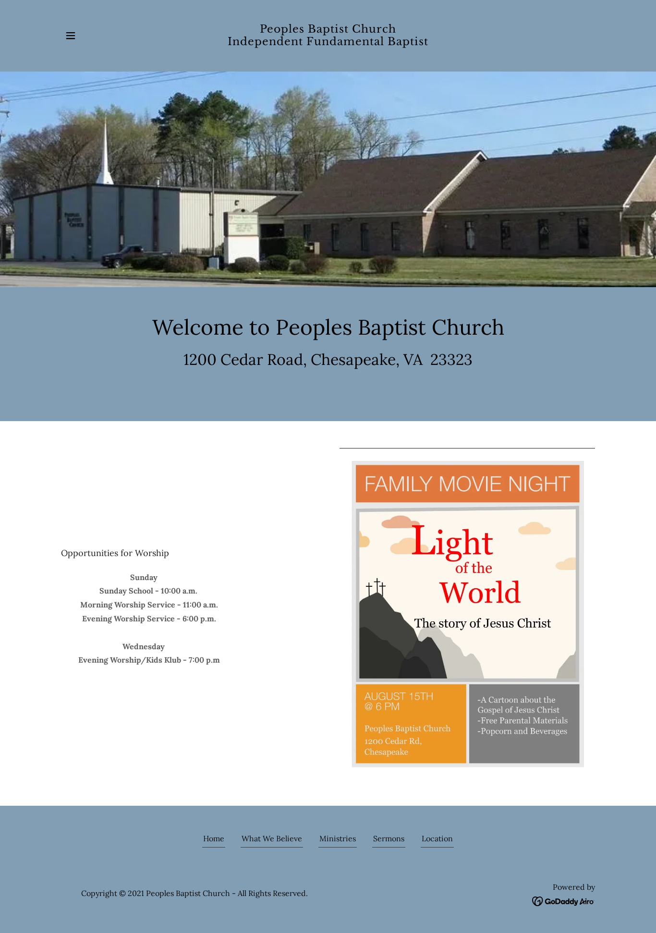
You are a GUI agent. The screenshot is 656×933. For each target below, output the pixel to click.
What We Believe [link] (272, 838)
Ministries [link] (337, 838)
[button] (70, 35)
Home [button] (213, 838)
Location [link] (437, 838)
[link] (328, 42)
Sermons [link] (388, 838)
